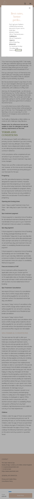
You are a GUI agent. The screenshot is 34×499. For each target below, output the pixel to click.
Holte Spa (19, 50)
